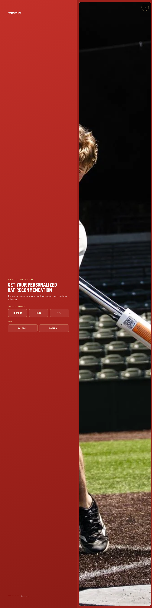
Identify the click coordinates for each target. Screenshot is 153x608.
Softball (54, 328)
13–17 (38, 313)
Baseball (23, 328)
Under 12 (17, 313)
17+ (59, 313)
